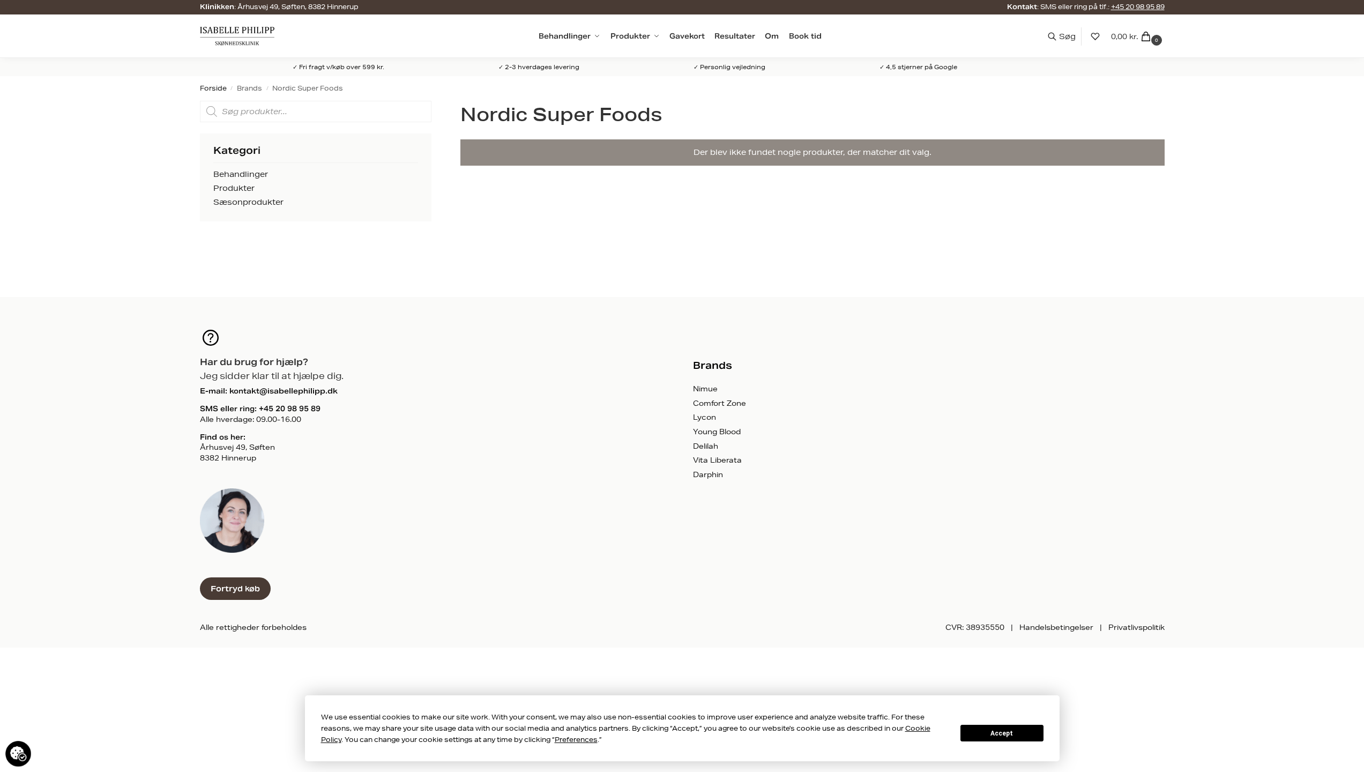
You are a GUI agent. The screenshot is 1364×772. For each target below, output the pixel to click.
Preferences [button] (576, 739)
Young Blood (717, 431)
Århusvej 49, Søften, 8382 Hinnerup (298, 6)
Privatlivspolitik (1136, 627)
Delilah (705, 446)
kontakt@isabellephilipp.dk (283, 391)
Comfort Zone (719, 403)
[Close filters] (434, 106)
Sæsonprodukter (248, 202)
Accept (1001, 733)
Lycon (704, 417)
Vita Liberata (717, 460)
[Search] (1067, 36)
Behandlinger (240, 174)
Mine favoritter (1095, 36)
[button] (1138, 36)
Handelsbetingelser (1056, 627)
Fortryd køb (235, 588)
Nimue (705, 389)
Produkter (234, 188)
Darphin (708, 474)
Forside (213, 88)
